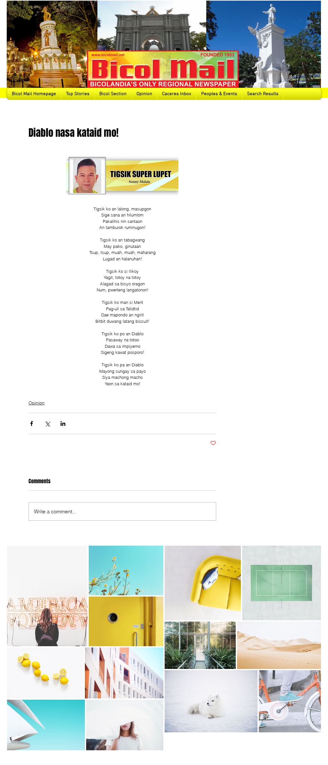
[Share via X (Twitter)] (47, 423)
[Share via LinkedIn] (63, 423)
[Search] (314, 50)
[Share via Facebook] (32, 423)
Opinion (37, 403)
